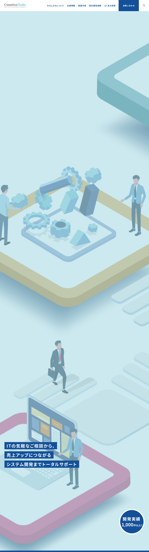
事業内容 (82, 5)
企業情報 (71, 5)
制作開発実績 (95, 5)
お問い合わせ (129, 5)
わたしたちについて (55, 5)
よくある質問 (110, 5)
